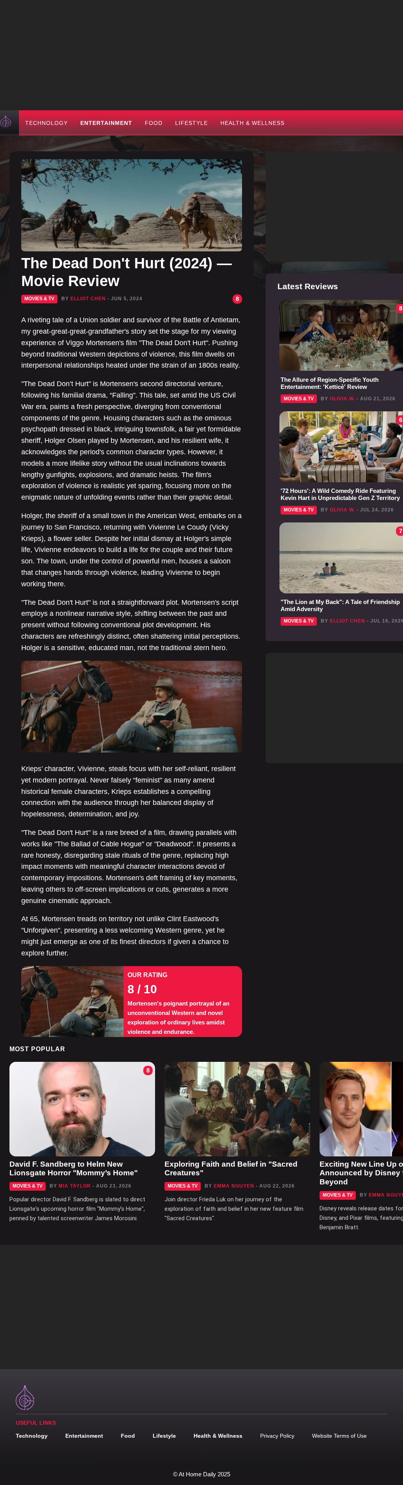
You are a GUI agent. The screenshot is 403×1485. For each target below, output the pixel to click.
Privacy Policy (277, 1436)
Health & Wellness (252, 123)
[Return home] (6, 122)
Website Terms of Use (339, 1436)
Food (154, 123)
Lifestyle (191, 123)
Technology (46, 123)
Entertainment (106, 123)
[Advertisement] (201, 55)
